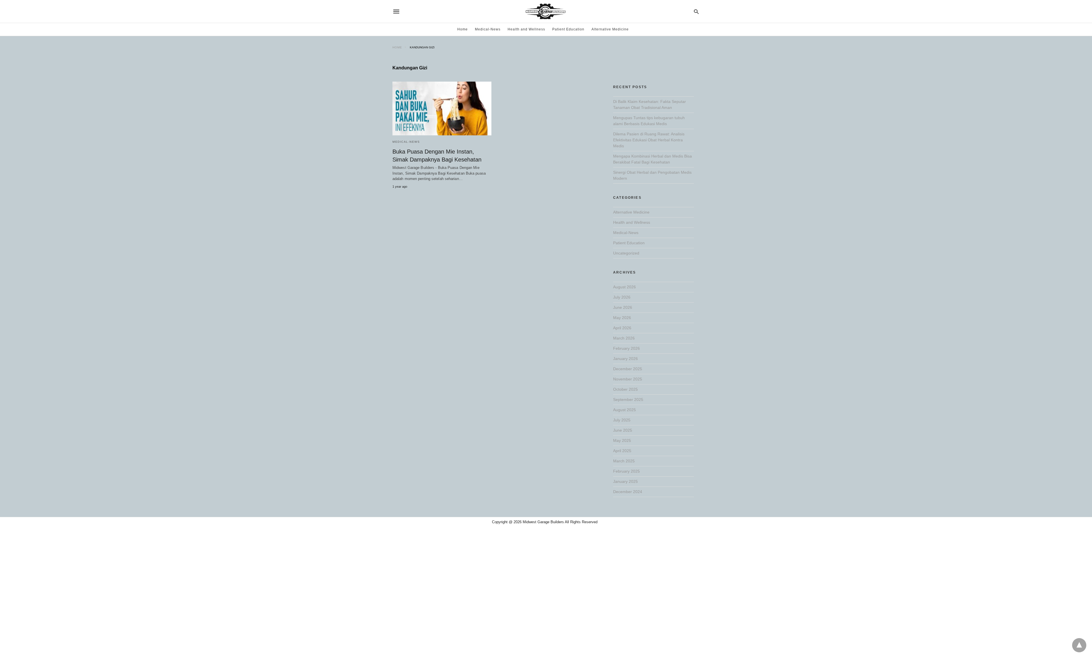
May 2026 (622, 317)
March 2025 (624, 461)
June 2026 (622, 307)
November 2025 (627, 379)
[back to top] (1079, 645)
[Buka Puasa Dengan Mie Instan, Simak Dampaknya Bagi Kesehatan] (441, 108)
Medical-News (487, 29)
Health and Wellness (526, 29)
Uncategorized (626, 253)
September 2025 (628, 399)
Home (462, 29)
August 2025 (624, 409)
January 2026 (625, 358)
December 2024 (627, 491)
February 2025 (626, 471)
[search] (696, 11)
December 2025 (627, 369)
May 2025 (622, 440)
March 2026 (624, 338)
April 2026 (622, 328)
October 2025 (625, 389)
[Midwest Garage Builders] (546, 11)
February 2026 (626, 348)
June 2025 (622, 430)
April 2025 (622, 450)
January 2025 (625, 481)
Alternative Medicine (610, 29)
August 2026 (624, 287)
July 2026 (621, 297)
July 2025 (621, 420)
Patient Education (568, 29)
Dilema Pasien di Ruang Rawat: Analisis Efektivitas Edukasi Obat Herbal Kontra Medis (648, 140)
